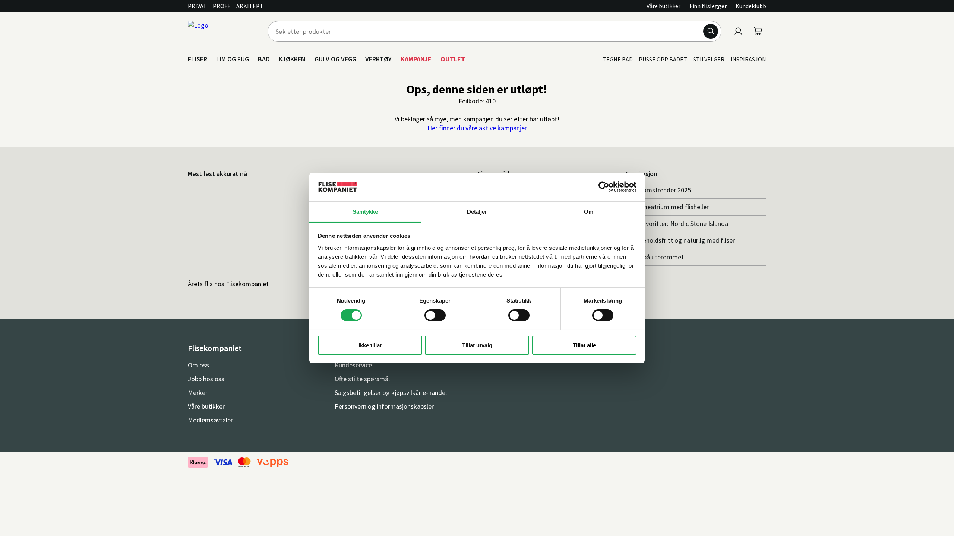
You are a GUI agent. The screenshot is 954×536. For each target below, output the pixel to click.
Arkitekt (249, 6)
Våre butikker (663, 6)
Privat (197, 6)
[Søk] (710, 31)
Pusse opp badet (663, 59)
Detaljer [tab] (477, 211)
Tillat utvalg (477, 345)
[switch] (435, 315)
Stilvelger (708, 59)
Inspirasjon (748, 59)
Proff (221, 6)
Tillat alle (584, 345)
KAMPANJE (416, 59)
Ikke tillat (370, 345)
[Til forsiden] (223, 31)
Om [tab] (588, 211)
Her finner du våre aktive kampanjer (477, 128)
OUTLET (452, 59)
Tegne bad (618, 59)
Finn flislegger (708, 6)
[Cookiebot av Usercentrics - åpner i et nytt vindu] (603, 186)
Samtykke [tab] (365, 211)
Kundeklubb (751, 6)
